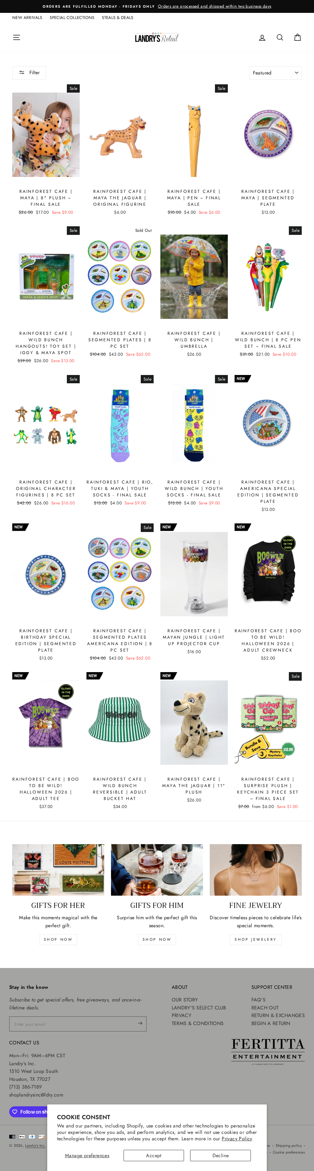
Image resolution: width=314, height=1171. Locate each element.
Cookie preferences (289, 1152)
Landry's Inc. (35, 1145)
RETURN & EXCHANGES (278, 1015)
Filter (34, 72)
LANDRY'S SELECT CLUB (199, 1007)
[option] (157, 6)
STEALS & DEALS (117, 17)
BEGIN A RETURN (270, 1023)
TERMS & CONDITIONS (198, 1023)
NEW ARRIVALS (27, 17)
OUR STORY (185, 999)
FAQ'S (258, 999)
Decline (221, 1155)
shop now (58, 939)
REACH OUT (265, 1007)
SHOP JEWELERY (256, 939)
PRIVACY (181, 1015)
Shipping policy (289, 1145)
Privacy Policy (237, 1138)
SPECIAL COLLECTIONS (72, 17)
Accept (153, 1155)
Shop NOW (157, 939)
